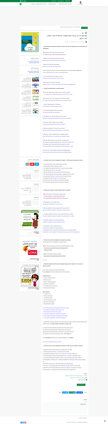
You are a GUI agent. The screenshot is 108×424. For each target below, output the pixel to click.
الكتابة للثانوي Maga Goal (34, 72)
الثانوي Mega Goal (52, 4)
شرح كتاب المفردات (83, 417)
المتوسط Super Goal (63, 4)
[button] (79, 392)
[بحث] (21, 4)
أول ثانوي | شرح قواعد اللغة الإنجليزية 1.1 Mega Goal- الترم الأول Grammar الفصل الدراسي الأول (26, 112)
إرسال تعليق (83, 404)
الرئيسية (70, 4)
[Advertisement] (54, 16)
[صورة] (35, 79)
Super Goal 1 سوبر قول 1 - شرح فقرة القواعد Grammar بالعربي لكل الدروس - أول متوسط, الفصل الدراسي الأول (26, 87)
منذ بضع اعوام (28, 77)
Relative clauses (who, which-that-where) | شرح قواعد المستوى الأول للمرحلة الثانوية (26, 99)
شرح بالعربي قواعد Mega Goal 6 (77, 377)
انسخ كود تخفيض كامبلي (34, 258)
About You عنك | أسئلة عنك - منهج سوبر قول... (26, 190)
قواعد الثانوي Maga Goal (34, 62)
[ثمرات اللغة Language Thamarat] (80, 3)
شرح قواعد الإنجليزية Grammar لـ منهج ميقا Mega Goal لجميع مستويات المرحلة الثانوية (26, 80)
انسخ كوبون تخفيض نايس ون (33, 287)
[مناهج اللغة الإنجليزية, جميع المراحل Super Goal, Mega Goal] (35, 176)
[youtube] (20, 1)
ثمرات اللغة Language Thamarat (72, 422)
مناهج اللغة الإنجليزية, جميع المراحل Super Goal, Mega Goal (26, 177)
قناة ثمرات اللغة (81, 379)
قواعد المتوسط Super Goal (33, 61)
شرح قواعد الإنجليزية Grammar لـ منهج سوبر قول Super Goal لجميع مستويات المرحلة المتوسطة (26, 93)
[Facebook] (28, 164)
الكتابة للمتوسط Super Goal (33, 71)
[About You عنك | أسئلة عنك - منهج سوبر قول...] (35, 189)
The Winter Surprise (76, 27)
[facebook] (23, 1)
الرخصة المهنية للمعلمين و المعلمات (38, 4)
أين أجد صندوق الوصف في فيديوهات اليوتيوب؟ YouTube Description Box (26, 105)
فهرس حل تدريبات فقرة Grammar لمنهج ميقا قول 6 (76, 375)
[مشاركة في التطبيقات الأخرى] (60, 392)
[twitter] (25, 1)
